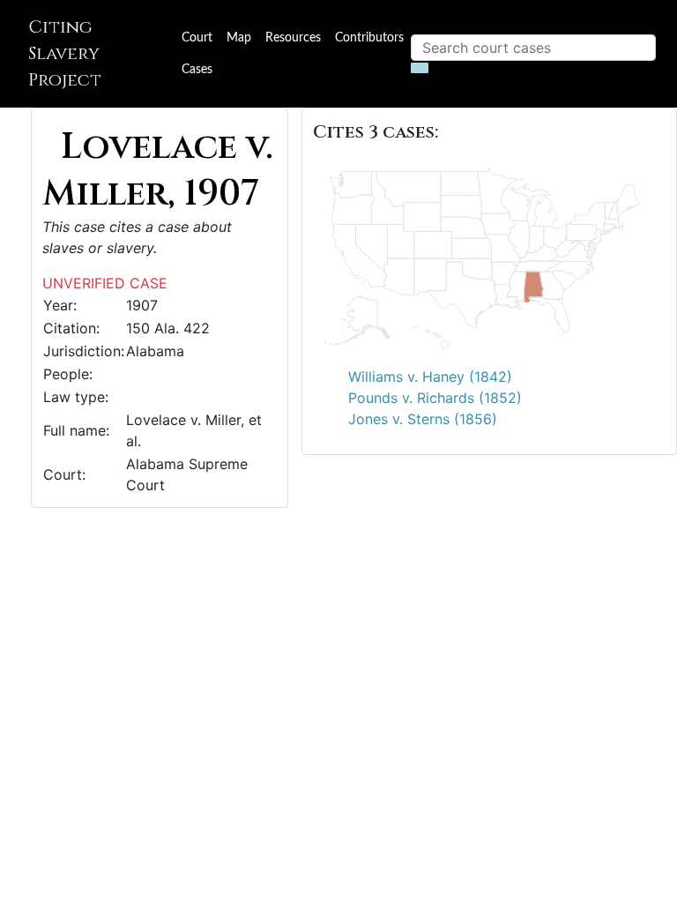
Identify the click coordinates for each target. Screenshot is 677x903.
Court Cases (197, 54)
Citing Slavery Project (64, 53)
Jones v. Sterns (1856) (422, 419)
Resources (293, 38)
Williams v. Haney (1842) (430, 376)
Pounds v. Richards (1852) (435, 398)
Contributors (369, 38)
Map (239, 38)
